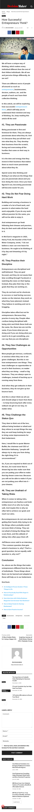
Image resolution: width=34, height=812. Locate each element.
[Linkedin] (15, 2)
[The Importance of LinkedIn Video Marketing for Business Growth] (6, 679)
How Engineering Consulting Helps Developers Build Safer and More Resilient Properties (21, 775)
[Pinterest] (18, 2)
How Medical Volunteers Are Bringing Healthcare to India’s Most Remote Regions (21, 765)
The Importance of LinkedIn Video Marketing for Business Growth (21, 678)
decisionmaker (10, 27)
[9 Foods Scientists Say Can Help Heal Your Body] (6, 689)
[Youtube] (25, 2)
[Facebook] (8, 2)
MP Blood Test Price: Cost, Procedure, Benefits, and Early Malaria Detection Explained (21, 794)
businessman (10, 615)
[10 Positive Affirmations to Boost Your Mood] (6, 697)
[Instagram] (11, 2)
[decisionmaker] (3, 28)
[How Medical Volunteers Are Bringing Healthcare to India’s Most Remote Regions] (6, 766)
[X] (22, 2)
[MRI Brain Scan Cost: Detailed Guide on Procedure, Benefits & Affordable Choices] (6, 785)
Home (3, 11)
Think (4, 618)
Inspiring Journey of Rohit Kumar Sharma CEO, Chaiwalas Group (25, 639)
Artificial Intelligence (5, 691)
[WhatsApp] (22, 32)
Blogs (8, 11)
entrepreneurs (8, 89)
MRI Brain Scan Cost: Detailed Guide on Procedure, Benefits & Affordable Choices (21, 784)
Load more (16, 802)
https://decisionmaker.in (17, 664)
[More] (26, 32)
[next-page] (6, 704)
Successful (27, 615)
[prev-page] (3, 704)
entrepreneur (19, 615)
